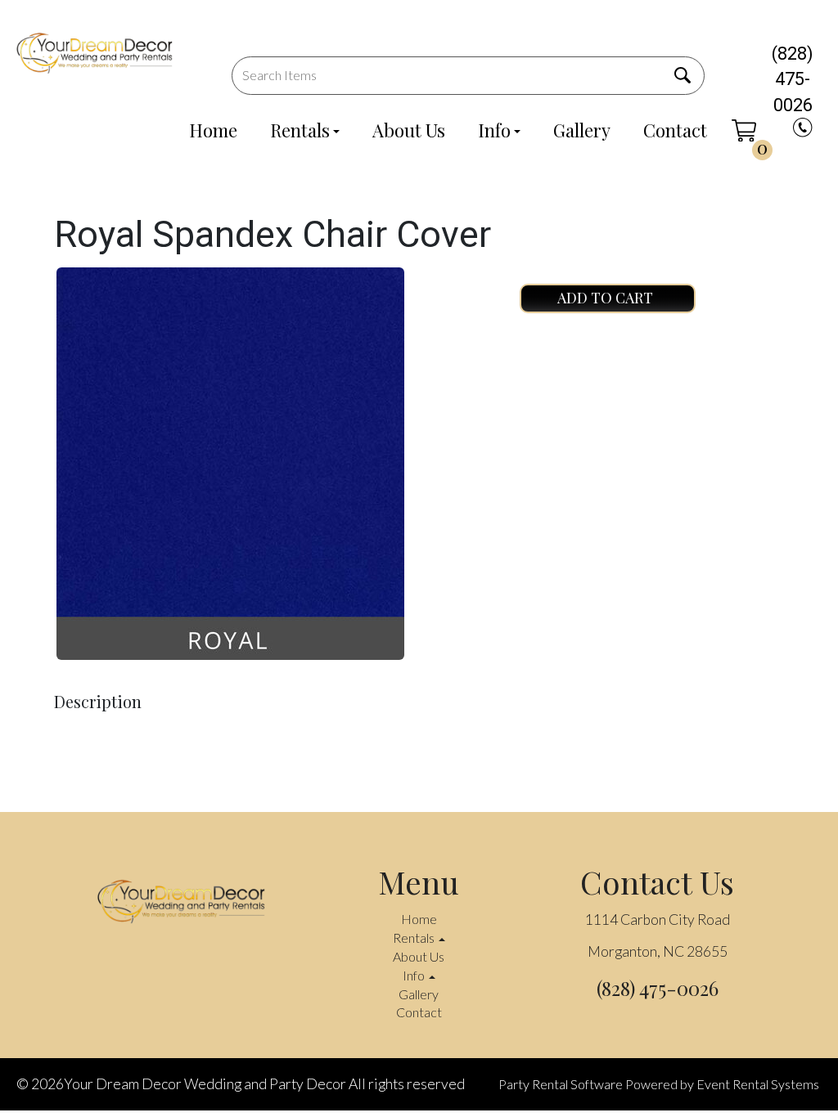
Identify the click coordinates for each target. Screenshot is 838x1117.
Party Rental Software (560, 1084)
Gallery (581, 130)
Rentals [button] (415, 937)
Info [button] (415, 975)
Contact (675, 130)
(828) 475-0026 (792, 79)
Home (213, 130)
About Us (408, 130)
